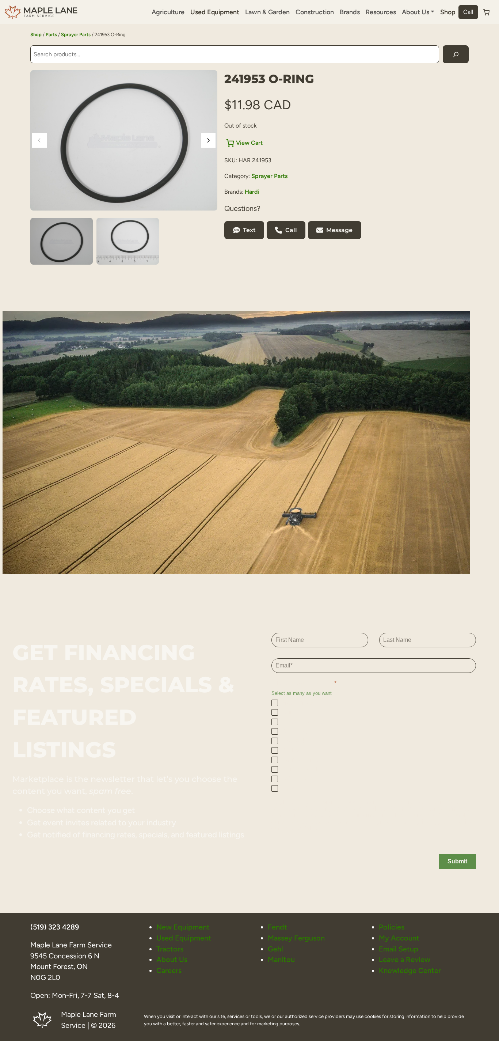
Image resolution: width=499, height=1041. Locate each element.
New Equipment (183, 927)
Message (339, 230)
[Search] (456, 54)
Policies (391, 927)
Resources (381, 12)
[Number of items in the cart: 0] (486, 12)
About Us (171, 959)
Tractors (169, 949)
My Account (399, 938)
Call (468, 11)
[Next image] (208, 140)
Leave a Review (404, 959)
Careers (169, 970)
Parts (51, 34)
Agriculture (168, 12)
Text (249, 230)
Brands (350, 12)
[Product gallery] (123, 140)
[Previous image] (39, 140)
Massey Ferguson (296, 938)
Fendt (277, 927)
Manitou (281, 959)
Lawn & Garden (267, 12)
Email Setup (398, 949)
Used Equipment (214, 12)
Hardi (252, 191)
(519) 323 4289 (54, 927)
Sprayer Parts (76, 34)
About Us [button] (415, 12)
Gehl (275, 949)
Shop (448, 12)
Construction (315, 12)
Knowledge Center (410, 970)
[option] (127, 241)
